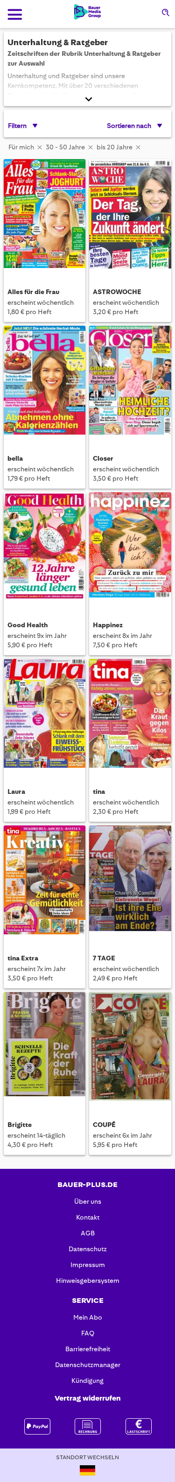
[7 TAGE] (130, 880)
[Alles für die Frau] (44, 214)
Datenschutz (88, 1249)
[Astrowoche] (130, 214)
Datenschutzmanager (87, 1364)
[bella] (44, 381)
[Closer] (130, 381)
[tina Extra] (44, 880)
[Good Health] (44, 547)
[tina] (130, 714)
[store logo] (87, 12)
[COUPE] (130, 1047)
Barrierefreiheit (87, 1349)
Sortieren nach (129, 125)
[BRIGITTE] (44, 1047)
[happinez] (130, 547)
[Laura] (44, 714)
